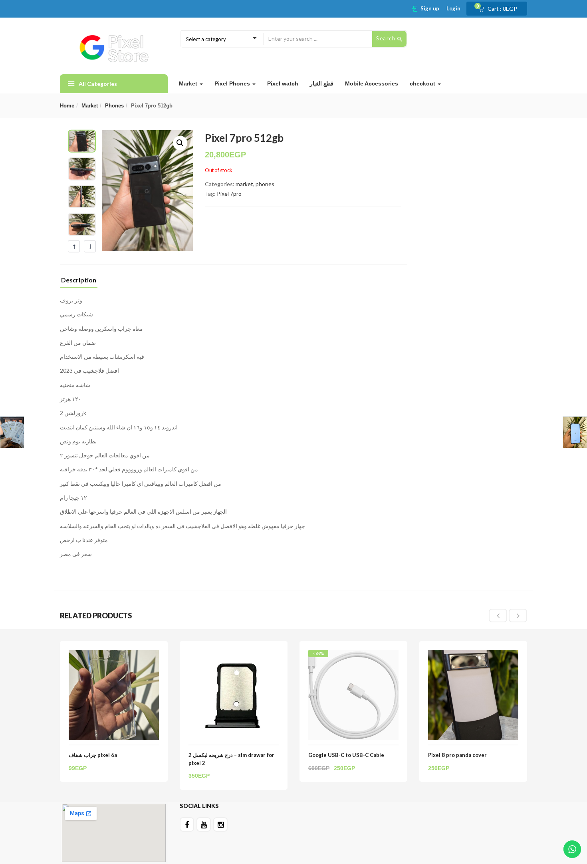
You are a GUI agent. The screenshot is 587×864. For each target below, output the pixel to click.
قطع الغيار (321, 83)
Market (189, 83)
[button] (500, 9)
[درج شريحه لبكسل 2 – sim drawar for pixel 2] (233, 654)
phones (114, 106)
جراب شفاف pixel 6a (93, 755)
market (89, 106)
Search (386, 38)
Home (67, 106)
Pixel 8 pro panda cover (457, 755)
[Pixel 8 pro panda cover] (473, 654)
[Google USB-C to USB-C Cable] (353, 656)
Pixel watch (282, 83)
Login (453, 8)
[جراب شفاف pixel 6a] (114, 654)
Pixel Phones (233, 83)
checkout (423, 83)
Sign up (429, 8)
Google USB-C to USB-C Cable (346, 755)
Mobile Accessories (371, 83)
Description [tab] (78, 280)
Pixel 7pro (229, 193)
